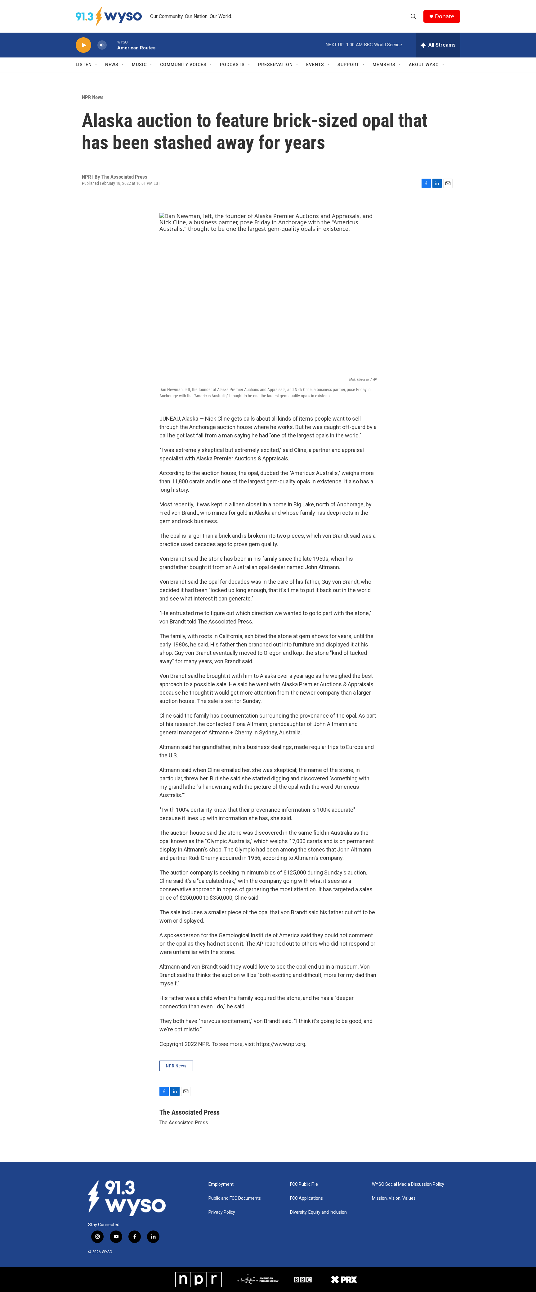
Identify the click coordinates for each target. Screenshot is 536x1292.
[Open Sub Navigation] (96, 64)
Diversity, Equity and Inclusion (318, 1212)
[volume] (102, 45)
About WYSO (424, 64)
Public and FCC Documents (234, 1198)
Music (139, 64)
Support (348, 64)
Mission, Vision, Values (394, 1198)
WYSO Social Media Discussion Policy (408, 1184)
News (111, 64)
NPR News (93, 97)
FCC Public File (304, 1184)
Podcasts (232, 64)
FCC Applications (306, 1198)
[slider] (112, 45)
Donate (444, 16)
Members (384, 64)
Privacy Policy (221, 1212)
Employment (221, 1184)
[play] (83, 45)
